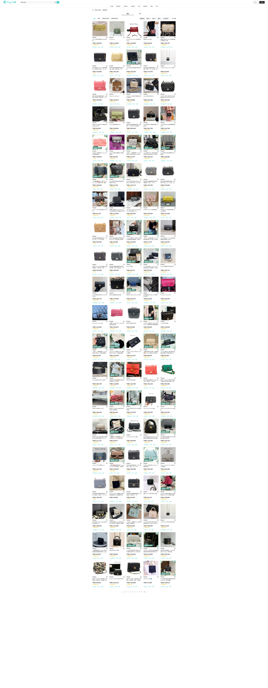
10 (144, 591)
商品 (128, 13)
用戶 (140, 13)
